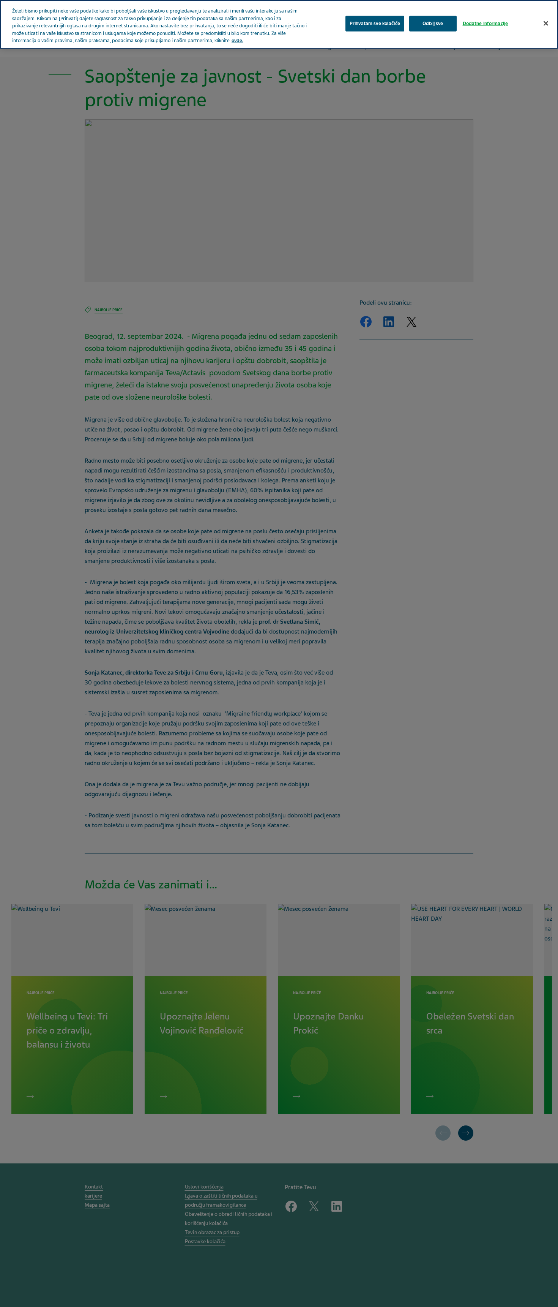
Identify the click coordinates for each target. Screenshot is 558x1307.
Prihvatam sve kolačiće (375, 23)
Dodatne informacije (485, 23)
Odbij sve (432, 23)
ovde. (237, 41)
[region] (279, 24)
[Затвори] (546, 23)
